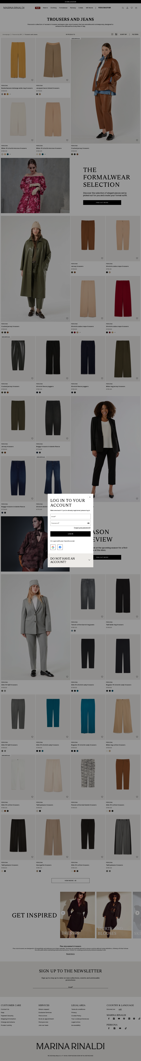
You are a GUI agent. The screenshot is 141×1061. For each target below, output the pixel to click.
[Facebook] (60, 547)
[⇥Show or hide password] (88, 523)
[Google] (53, 547)
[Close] (90, 497)
